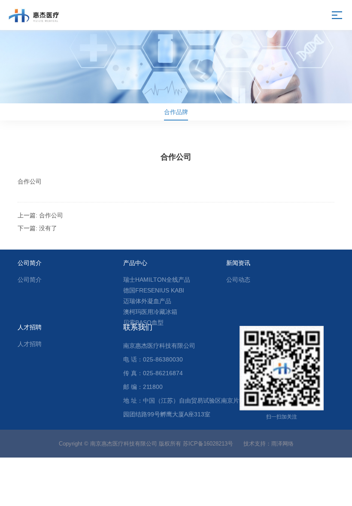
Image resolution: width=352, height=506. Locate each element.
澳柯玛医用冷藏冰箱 (150, 311)
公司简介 (30, 279)
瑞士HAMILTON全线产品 (156, 279)
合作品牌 (176, 111)
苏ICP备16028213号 (208, 443)
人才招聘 (30, 343)
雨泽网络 (282, 443)
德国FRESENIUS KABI (153, 290)
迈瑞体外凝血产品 (147, 301)
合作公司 (51, 215)
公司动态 (238, 279)
